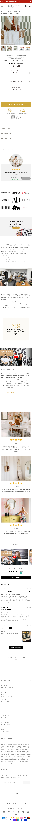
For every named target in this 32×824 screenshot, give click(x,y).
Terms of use (4, 699)
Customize (4, 692)
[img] (4, 589)
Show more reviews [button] (16, 647)
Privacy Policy (5, 701)
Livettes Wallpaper (11, 804)
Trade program (5, 731)
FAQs (2, 694)
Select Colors (16, 87)
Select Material (16, 70)
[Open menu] (3, 6)
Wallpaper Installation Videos (9, 687)
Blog (2, 729)
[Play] (16, 35)
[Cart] (25, 6)
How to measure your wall (8, 690)
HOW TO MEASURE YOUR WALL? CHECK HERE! (16, 122)
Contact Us (4, 685)
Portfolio (3, 717)
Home (2, 11)
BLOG (26, 804)
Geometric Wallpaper (14, 11)
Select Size (16, 79)
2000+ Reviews (5, 715)
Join (27, 782)
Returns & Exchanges (6, 697)
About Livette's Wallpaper (16, 808)
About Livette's (5, 713)
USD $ (15, 793)
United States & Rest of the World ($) (15, 799)
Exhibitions (4, 727)
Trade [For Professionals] (16, 806)
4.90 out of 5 (20, 571)
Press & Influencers (6, 720)
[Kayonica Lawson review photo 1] (26, 636)
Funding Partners (6, 724)
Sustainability (5, 722)
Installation (11, 392)
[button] (13, 63)
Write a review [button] (16, 577)
